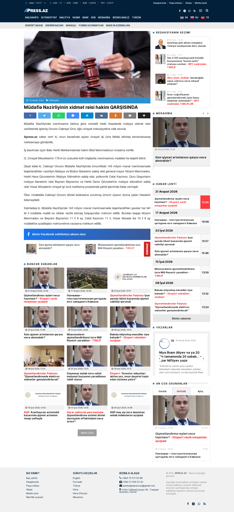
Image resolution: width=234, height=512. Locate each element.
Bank (85, 17)
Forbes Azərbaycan (91, 25)
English (76, 478)
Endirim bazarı (54, 25)
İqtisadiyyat (49, 17)
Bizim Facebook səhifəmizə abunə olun (59, 234)
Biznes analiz (121, 17)
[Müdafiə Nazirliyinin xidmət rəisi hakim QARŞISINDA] (87, 64)
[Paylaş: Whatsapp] (58, 116)
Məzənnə (78, 497)
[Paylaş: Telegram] (87, 116)
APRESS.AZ (180, 473)
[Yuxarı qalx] (225, 503)
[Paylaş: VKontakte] (101, 116)
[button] (144, 115)
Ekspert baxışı (34, 25)
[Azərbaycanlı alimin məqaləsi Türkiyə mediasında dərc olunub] (160, 44)
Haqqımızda (159, 2)
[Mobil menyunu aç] (200, 10)
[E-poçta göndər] (130, 116)
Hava (75, 489)
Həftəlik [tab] (181, 391)
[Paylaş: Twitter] (44, 116)
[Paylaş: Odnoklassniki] (115, 116)
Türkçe (76, 486)
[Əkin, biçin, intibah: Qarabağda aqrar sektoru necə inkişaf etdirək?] (160, 79)
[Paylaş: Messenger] (73, 116)
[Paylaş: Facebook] (30, 116)
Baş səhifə (32, 17)
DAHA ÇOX (87, 432)
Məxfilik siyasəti (34, 497)
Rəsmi (76, 17)
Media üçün (201, 2)
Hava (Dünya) (80, 493)
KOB (93, 17)
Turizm (136, 17)
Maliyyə (65, 17)
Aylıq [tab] (200, 391)
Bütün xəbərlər (181, 318)
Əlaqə (188, 2)
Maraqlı (71, 25)
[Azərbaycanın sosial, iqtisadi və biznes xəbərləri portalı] (36, 10)
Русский (77, 482)
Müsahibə (104, 17)
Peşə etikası (175, 2)
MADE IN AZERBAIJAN (118, 25)
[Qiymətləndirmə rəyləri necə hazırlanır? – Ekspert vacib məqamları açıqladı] (181, 410)
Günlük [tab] (163, 391)
